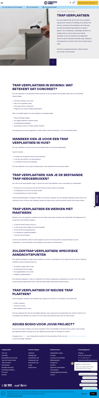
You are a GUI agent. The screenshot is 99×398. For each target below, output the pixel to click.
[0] (73, 3)
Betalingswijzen (55, 360)
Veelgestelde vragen (56, 353)
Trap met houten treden (9, 360)
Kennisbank (64, 11)
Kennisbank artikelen (8, 370)
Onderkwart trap (33, 360)
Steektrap (31, 353)
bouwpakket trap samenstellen (76, 336)
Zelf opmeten (6, 365)
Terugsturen (53, 362)
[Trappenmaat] (49, 3)
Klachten (53, 365)
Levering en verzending (57, 358)
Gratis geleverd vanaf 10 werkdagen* (13, 7)
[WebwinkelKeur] (23, 385)
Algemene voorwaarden (57, 367)
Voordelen (5, 355)
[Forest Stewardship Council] (2, 385)
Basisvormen (32, 367)
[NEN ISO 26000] (11, 385)
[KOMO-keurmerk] (5, 385)
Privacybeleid (54, 370)
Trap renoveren (6, 362)
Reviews (4, 374)
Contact (52, 374)
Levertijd (52, 355)
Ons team (5, 372)
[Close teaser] (94, 206)
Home (58, 11)
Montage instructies (8, 367)
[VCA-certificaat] (17, 385)
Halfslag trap (32, 355)
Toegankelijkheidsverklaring (58, 372)
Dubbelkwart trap (33, 358)
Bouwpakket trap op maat (9, 358)
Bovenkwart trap (33, 362)
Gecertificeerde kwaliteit (50, 7)
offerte (25, 336)
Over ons (4, 353)
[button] (97, 199)
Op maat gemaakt (33, 7)
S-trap (30, 365)
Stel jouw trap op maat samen (86, 3)
